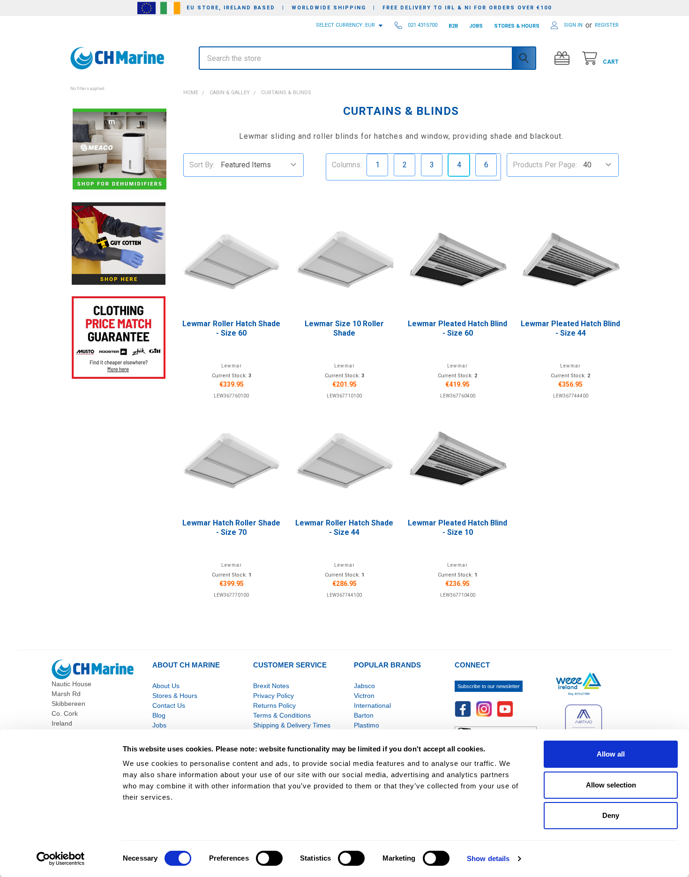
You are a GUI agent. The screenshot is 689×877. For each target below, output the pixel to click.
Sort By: (202, 164)
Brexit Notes (271, 686)
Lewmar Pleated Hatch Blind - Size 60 (457, 328)
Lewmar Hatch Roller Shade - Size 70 (231, 527)
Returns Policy (274, 705)
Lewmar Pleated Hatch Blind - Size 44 (570, 328)
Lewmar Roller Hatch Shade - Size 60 (231, 328)
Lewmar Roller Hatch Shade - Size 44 (344, 527)
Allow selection (611, 785)
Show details (488, 858)
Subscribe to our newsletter (488, 686)
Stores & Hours (174, 695)
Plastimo (366, 725)
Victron (364, 695)
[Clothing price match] (118, 337)
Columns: (347, 164)
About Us (166, 686)
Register (607, 25)
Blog (158, 715)
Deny (610, 815)
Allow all (611, 754)
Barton (364, 715)
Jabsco (364, 686)
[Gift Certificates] (564, 58)
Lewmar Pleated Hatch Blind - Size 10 (457, 527)
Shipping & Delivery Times (291, 725)
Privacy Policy (273, 695)
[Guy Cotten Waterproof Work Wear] (118, 243)
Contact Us (168, 705)
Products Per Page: (545, 164)
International (372, 705)
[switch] (269, 858)
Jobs (159, 725)
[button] (118, 83)
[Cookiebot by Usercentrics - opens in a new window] (61, 859)
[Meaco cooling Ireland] (119, 149)
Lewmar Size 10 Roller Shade (344, 328)
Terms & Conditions (282, 715)
